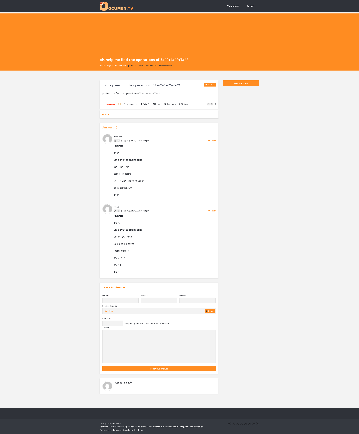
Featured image (109, 306)
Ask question (241, 83)
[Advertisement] (179, 33)
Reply (213, 140)
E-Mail (144, 295)
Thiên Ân (146, 104)
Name (105, 295)
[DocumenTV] (116, 6)
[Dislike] (211, 104)
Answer (106, 327)
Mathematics (120, 65)
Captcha (106, 318)
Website (183, 295)
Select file (109, 311)
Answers (171, 104)
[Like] (208, 104)
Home (102, 65)
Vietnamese (233, 6)
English (250, 6)
